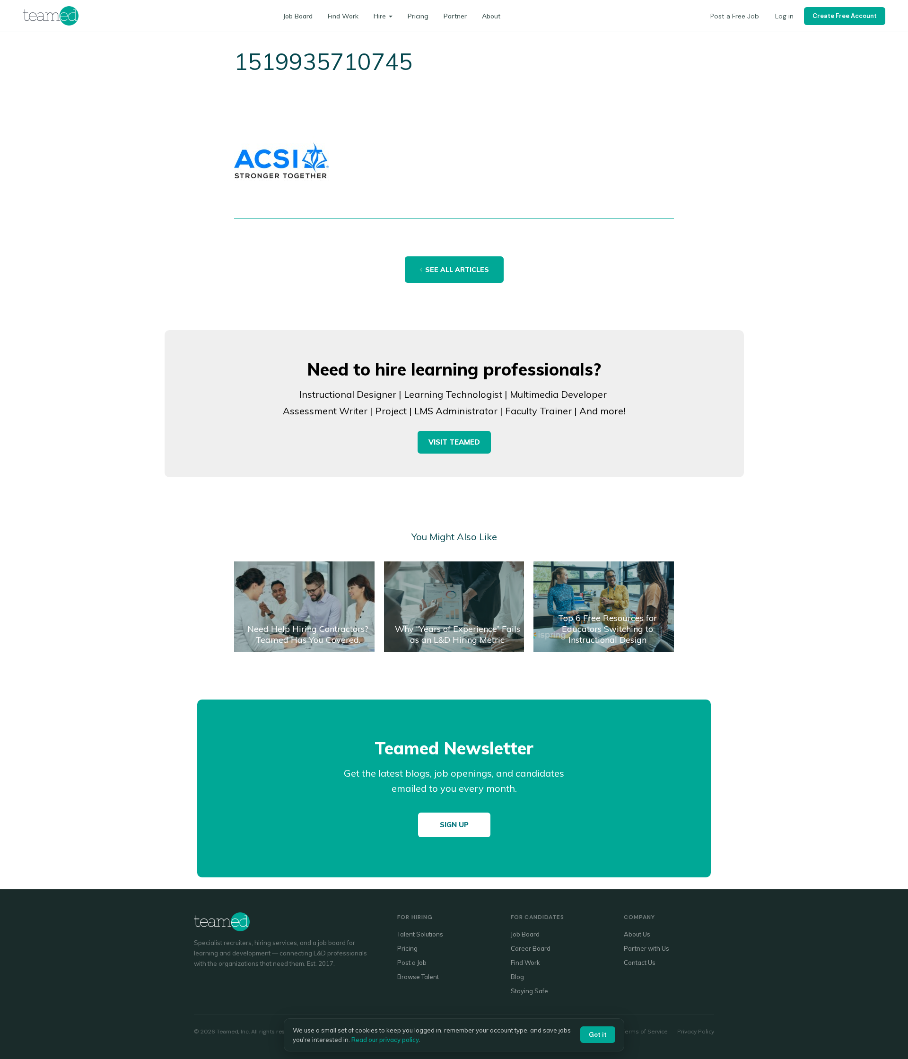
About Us (637, 934)
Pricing (418, 16)
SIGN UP (454, 824)
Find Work (343, 16)
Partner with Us (646, 948)
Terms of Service (645, 1031)
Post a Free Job (734, 16)
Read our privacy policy (385, 1039)
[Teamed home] (51, 15)
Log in (784, 16)
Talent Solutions (420, 934)
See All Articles (457, 269)
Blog (517, 976)
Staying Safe (529, 991)
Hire (380, 16)
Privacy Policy (695, 1031)
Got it (598, 1035)
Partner (455, 16)
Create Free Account (844, 16)
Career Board (530, 948)
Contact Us (639, 962)
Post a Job (412, 962)
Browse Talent (418, 976)
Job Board (298, 16)
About (491, 16)
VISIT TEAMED (454, 442)
